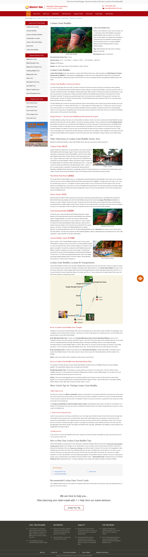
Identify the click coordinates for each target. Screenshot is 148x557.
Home (28, 14)
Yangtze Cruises (78, 14)
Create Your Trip (74, 507)
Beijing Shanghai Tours (32, 63)
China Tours (36, 14)
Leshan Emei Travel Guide (37, 23)
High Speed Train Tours (32, 82)
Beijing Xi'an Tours (31, 59)
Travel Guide (98, 14)
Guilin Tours (29, 78)
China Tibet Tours (31, 118)
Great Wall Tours (31, 86)
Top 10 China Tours (31, 103)
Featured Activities (31, 31)
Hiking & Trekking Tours (32, 89)
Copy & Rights (86, 552)
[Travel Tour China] (34, 7)
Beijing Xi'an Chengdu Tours (34, 67)
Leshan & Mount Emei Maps (34, 42)
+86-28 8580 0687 (110, 6)
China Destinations (54, 18)
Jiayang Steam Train (60, 471)
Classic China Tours (31, 107)
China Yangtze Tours (32, 114)
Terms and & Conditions (69, 552)
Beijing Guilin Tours (31, 74)
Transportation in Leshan (33, 38)
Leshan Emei (64, 18)
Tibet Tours (46, 14)
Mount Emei (80, 75)
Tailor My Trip (109, 14)
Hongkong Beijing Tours (32, 70)
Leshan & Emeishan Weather (34, 34)
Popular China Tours (36, 99)
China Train (89, 14)
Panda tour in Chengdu (76, 448)
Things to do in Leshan (75, 18)
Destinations (55, 14)
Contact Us (54, 552)
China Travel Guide (43, 18)
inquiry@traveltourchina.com (113, 8)
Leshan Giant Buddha (60, 474)
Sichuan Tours (57, 483)
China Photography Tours (33, 93)
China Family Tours (31, 110)
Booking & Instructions (102, 552)
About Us (42, 552)
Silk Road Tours (66, 14)
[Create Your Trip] (36, 134)
